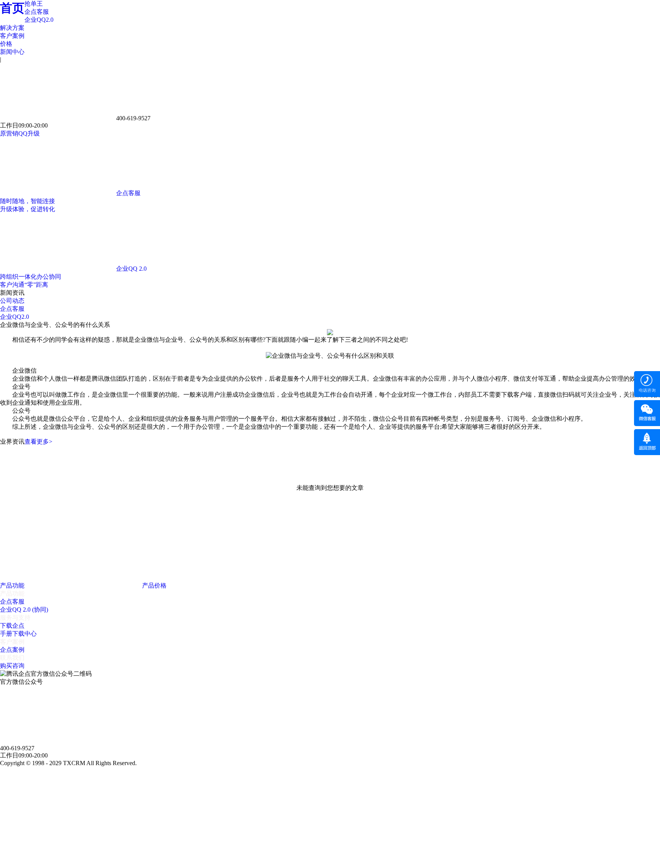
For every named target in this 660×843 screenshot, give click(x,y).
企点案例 (12, 649)
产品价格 (155, 585)
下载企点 (12, 625)
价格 (6, 43)
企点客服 (36, 11)
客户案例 (12, 35)
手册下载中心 (18, 633)
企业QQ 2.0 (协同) (24, 609)
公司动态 (12, 300)
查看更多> (38, 441)
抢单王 (33, 3)
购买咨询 (12, 665)
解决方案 (12, 27)
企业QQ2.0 (38, 19)
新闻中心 (12, 51)
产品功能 (13, 585)
